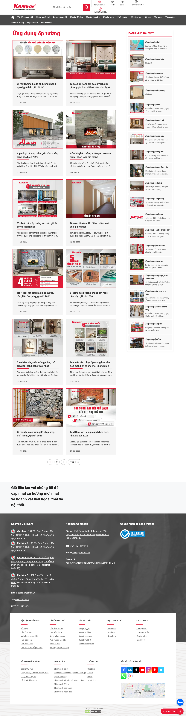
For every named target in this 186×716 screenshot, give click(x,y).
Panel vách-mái (60, 17)
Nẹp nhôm (111, 628)
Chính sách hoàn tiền (63, 692)
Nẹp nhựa (111, 636)
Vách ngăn (170, 17)
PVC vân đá (122, 17)
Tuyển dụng (92, 680)
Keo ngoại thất (142, 632)
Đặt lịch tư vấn (27, 669)
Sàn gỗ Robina (85, 632)
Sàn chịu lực (136, 17)
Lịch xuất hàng (60, 676)
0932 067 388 (22, 599)
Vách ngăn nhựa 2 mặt (59, 647)
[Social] (124, 670)
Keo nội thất (141, 628)
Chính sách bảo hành (63, 688)
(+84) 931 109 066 (79, 546)
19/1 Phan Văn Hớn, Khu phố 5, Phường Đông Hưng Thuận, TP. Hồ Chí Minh (32, 579)
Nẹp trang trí (32, 23)
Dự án (89, 676)
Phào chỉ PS (55, 644)
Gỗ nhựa (24, 628)
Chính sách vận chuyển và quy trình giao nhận (69, 680)
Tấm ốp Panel (26, 632)
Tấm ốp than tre (93, 17)
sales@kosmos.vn (26, 592)
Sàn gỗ (148, 17)
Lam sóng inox (56, 632)
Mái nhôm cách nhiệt (29, 636)
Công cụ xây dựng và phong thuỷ (34, 673)
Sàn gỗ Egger (84, 628)
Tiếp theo (74, 462)
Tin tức (90, 673)
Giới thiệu (91, 669)
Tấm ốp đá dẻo (76, 17)
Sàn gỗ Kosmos (85, 636)
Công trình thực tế (28, 676)
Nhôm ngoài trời (43, 17)
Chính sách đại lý (61, 669)
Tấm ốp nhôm (26, 640)
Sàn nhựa (158, 17)
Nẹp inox (111, 632)
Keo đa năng (141, 636)
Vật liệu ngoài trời (25, 17)
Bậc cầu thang (17, 23)
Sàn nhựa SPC (85, 640)
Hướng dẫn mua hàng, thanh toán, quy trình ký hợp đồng (70, 673)
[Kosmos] (25, 7)
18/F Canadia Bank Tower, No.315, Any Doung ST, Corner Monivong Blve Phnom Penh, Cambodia (87, 534)
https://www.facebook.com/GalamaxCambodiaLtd (90, 563)
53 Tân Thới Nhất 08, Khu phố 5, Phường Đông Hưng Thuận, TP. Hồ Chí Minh (32, 561)
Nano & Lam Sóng (57, 636)
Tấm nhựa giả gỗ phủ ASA (31, 647)
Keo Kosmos (46, 23)
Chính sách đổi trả (61, 684)
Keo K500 (140, 640)
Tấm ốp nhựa (108, 17)
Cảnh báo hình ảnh (29, 680)
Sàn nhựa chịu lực (86, 644)
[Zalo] (180, 702)
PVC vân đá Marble (58, 640)
